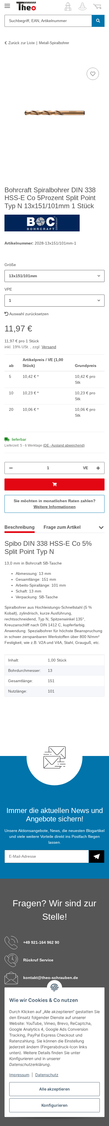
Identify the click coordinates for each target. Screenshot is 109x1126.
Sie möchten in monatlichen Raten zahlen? (55, 504)
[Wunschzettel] (82, 6)
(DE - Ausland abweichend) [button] (64, 445)
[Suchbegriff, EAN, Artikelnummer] (98, 21)
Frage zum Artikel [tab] (62, 527)
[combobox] (54, 276)
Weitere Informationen (55, 506)
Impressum (19, 1074)
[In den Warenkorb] (8, 60)
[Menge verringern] (11, 468)
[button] (68, 6)
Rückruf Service (38, 960)
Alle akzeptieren (54, 1089)
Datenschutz (46, 1074)
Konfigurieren (54, 1105)
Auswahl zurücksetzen (28, 314)
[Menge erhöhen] (98, 468)
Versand (49, 347)
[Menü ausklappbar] (7, 3)
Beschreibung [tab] (19, 527)
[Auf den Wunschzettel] (93, 74)
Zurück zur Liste (21, 43)
